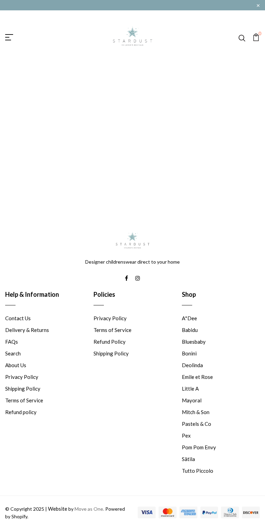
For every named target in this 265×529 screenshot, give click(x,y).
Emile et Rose (197, 377)
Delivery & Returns (27, 330)
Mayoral (192, 400)
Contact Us (18, 318)
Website (57, 509)
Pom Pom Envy (199, 447)
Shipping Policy (22, 388)
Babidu (190, 330)
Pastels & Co (196, 424)
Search (13, 353)
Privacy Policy (21, 377)
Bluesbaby (194, 342)
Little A (190, 388)
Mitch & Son (195, 412)
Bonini (189, 353)
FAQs (11, 342)
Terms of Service (24, 400)
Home (120, 141)
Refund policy (21, 412)
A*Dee (189, 318)
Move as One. (89, 509)
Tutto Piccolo (197, 471)
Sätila (188, 459)
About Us (15, 365)
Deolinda (192, 365)
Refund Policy (110, 342)
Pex (186, 435)
